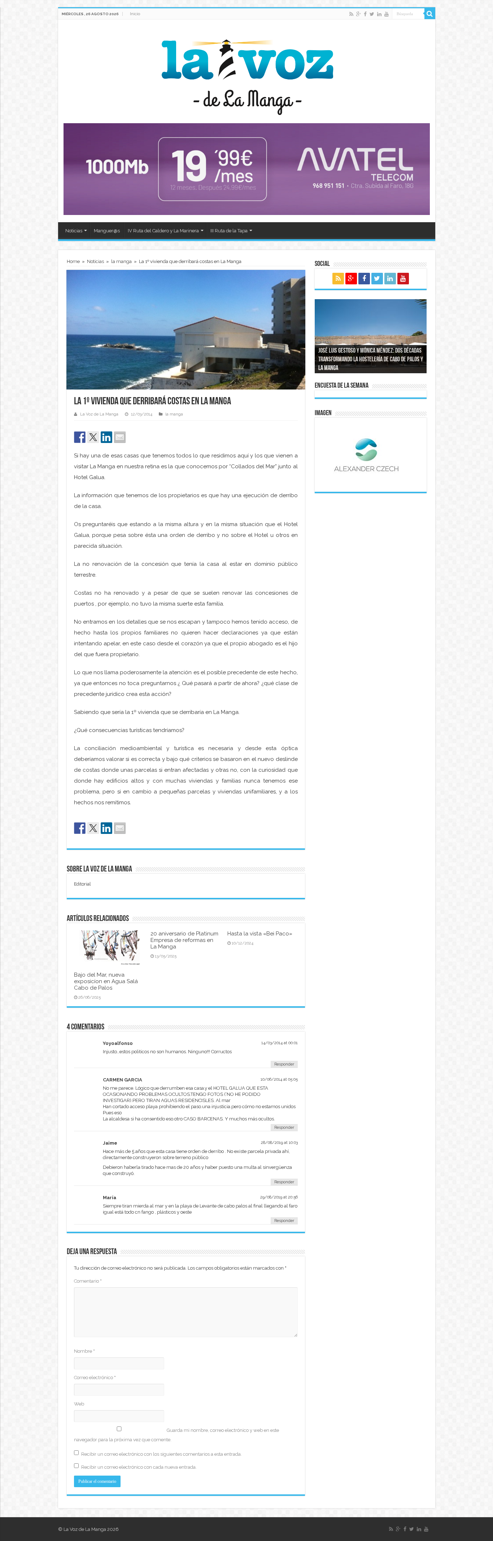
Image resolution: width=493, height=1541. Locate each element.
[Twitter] (372, 14)
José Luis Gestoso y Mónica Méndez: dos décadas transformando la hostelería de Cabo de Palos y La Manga (370, 360)
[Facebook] (365, 14)
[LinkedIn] (379, 14)
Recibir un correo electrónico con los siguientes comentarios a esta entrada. (161, 1454)
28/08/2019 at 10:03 (279, 1142)
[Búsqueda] (429, 13)
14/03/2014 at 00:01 (279, 1043)
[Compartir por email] (120, 437)
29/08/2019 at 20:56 (279, 1197)
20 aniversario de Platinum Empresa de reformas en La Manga (184, 940)
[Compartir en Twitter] (93, 437)
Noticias (73, 230)
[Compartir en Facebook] (80, 437)
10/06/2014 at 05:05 (279, 1079)
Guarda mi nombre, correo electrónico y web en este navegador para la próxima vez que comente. (176, 1435)
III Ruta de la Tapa (229, 230)
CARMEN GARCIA (122, 1079)
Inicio (135, 13)
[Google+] (358, 14)
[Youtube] (386, 14)
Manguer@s (107, 230)
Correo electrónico (95, 1377)
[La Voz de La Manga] (247, 72)
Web (79, 1404)
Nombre (84, 1351)
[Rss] (351, 14)
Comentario (88, 1281)
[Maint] (247, 169)
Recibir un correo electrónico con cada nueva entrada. (139, 1467)
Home (73, 261)
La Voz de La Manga (99, 414)
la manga (121, 261)
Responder (284, 1064)
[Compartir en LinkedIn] (106, 437)
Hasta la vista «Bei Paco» (259, 933)
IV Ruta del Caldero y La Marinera (163, 230)
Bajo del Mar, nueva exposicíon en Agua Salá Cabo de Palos (106, 981)
